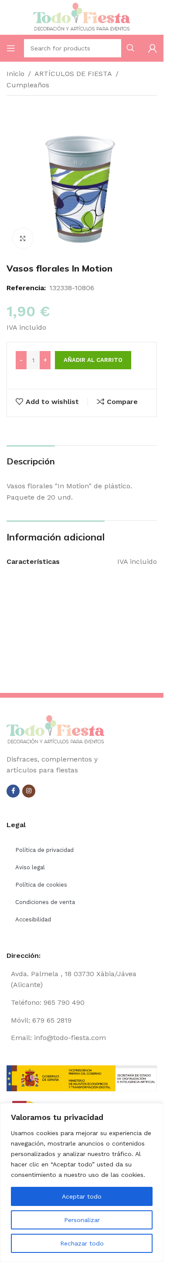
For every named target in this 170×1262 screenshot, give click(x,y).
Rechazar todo (82, 1243)
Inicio (15, 74)
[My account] (152, 48)
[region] (81, 1182)
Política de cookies (41, 884)
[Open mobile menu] (11, 48)
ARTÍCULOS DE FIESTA (73, 74)
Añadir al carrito (93, 360)
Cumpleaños (28, 85)
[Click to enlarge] (23, 238)
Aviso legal (30, 867)
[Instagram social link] (28, 791)
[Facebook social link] (13, 791)
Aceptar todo (82, 1196)
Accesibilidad (33, 919)
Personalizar (82, 1219)
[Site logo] (82, 17)
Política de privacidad (44, 850)
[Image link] (56, 729)
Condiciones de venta (45, 902)
